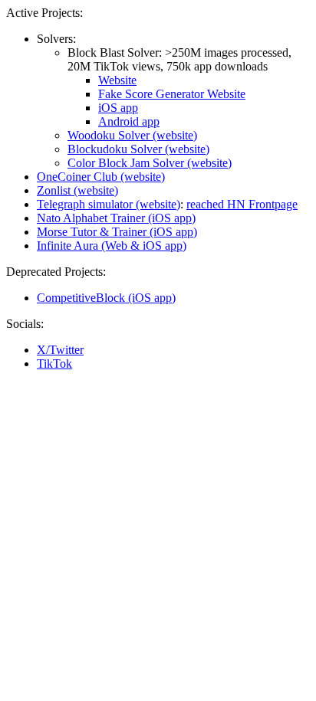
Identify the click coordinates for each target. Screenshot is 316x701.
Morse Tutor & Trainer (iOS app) (117, 231)
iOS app (118, 107)
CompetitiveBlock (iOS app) (106, 297)
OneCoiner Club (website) (101, 176)
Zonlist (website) (77, 190)
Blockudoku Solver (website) (138, 149)
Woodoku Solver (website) (132, 135)
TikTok (54, 363)
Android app (129, 121)
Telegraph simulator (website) (108, 204)
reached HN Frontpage (242, 204)
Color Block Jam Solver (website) (149, 162)
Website (117, 80)
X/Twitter (60, 349)
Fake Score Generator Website (171, 93)
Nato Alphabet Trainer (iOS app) (116, 217)
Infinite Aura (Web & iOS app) (111, 245)
